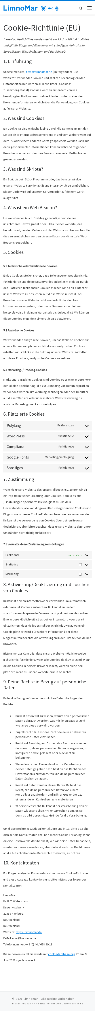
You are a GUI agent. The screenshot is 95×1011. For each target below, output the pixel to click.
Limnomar (31, 999)
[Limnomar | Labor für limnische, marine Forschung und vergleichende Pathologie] (31, 8)
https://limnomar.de (39, 72)
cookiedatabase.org (61, 954)
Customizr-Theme (72, 1003)
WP (33, 1003)
